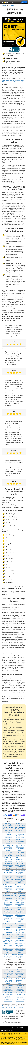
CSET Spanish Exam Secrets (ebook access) (8, 925)
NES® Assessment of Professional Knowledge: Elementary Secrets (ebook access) (8, 989)
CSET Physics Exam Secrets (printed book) (20, 950)
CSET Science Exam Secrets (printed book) (19, 956)
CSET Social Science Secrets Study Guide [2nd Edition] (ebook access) (8, 973)
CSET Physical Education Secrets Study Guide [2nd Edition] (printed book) (20, 943)
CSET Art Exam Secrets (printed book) (19, 841)
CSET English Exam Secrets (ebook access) (8, 872)
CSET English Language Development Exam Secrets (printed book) (20, 879)
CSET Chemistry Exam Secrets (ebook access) (8, 859)
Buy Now (24, 2)
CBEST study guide (7, 80)
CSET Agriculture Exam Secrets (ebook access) (8, 836)
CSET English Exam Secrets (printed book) (20, 872)
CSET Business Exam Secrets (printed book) (20, 854)
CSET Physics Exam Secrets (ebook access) (8, 950)
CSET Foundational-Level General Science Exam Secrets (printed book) (19, 888)
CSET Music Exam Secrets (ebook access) (8, 936)
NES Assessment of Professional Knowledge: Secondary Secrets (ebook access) (8, 998)
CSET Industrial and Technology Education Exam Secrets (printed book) (20, 918)
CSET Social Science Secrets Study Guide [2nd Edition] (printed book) (19, 973)
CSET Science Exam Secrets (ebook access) (8, 956)
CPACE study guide (18, 80)
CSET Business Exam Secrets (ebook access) (8, 854)
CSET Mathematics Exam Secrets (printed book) (20, 931)
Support (4, 5)
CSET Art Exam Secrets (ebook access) (8, 841)
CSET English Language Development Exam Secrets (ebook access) (8, 879)
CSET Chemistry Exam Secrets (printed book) (19, 859)
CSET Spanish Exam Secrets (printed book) (19, 925)
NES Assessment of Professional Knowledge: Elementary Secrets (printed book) (20, 989)
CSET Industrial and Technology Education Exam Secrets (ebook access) (8, 918)
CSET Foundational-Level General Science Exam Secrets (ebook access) (8, 888)
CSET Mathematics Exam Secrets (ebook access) (8, 931)
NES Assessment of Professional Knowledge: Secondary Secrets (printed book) (20, 998)
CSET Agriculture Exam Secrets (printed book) (19, 836)
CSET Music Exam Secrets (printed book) (20, 936)
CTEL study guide (7, 81)
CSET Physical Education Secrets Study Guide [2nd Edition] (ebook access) (8, 943)
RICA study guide (18, 81)
